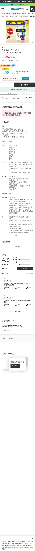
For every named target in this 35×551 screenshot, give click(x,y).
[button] (32, 9)
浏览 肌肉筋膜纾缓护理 (12, 326)
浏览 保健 (6, 321)
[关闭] (33, 539)
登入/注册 (14, 366)
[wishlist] (16, 52)
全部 (3, 273)
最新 (7, 273)
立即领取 (25, 79)
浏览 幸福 (6, 331)
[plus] (9, 85)
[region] (17, 543)
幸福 (3, 48)
